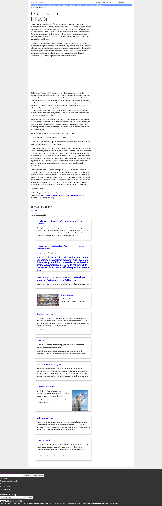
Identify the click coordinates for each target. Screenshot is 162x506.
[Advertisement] (49, 73)
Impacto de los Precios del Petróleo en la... (90, 5)
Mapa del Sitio (5, 486)
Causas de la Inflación (46, 314)
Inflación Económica (45, 387)
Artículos (42, 5)
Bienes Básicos (67, 295)
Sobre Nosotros (5, 504)
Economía (50, 27)
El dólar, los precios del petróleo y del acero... (61, 5)
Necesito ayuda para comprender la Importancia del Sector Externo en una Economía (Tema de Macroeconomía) (62, 278)
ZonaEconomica (6, 473)
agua (61, 36)
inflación (52, 24)
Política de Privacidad (73, 504)
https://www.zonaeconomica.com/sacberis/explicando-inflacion (63, 195)
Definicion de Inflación (46, 418)
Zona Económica (38, 2)
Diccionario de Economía (9, 481)
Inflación (40, 340)
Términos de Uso (59, 504)
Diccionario (35, 5)
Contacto (16, 504)
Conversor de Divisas (7, 492)
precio (50, 163)
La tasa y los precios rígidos (49, 364)
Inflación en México (45, 440)
